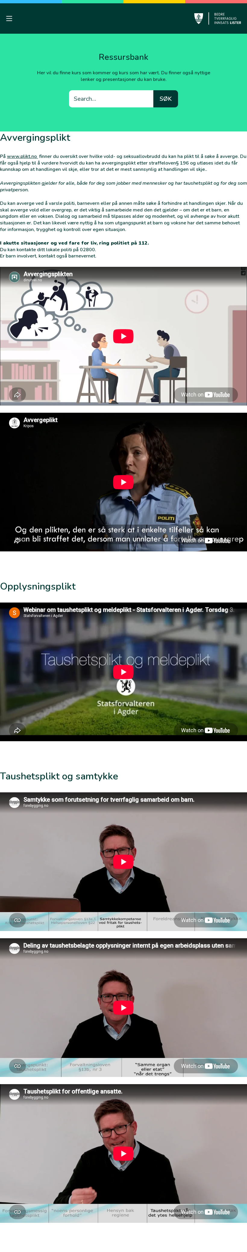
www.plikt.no (22, 156)
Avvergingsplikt (35, 137)
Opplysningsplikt (38, 586)
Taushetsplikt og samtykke (59, 776)
